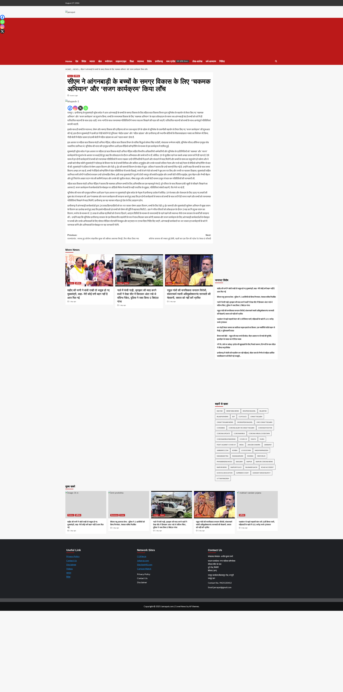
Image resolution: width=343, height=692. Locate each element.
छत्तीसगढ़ (159, 61)
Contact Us (71, 560)
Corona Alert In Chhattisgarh (241, 428)
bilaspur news (222, 416)
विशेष (149, 61)
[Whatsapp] (85, 108)
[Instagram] (75, 108)
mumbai (250, 456)
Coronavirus (239, 433)
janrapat (268, 445)
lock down (246, 450)
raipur (249, 461)
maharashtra (222, 456)
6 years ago (74, 95)
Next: (180, 237)
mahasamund (237, 456)
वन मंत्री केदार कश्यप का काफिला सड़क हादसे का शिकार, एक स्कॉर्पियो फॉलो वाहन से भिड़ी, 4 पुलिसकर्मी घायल (246, 329)
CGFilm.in (141, 556)
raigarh (239, 461)
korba (234, 450)
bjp (233, 416)
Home (68, 61)
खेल (100, 61)
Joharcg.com (143, 560)
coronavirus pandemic (226, 439)
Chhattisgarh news (225, 422)
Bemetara (114, 515)
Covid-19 (243, 439)
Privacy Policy (72, 556)
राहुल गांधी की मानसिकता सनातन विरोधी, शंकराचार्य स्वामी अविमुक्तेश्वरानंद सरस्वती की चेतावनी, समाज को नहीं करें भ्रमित (189, 294)
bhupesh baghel (249, 411)
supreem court (242, 473)
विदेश (84, 61)
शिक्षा (132, 61)
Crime (120, 283)
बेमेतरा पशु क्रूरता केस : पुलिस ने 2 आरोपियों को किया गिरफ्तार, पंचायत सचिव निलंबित (246, 297)
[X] (80, 108)
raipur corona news (264, 461)
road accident (267, 467)
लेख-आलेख (197, 61)
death (253, 439)
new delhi (261, 456)
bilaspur (263, 411)
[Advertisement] (171, 38)
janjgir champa (253, 445)
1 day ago (73, 301)
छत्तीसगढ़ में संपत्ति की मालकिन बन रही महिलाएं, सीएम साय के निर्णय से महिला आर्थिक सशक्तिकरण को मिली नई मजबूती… (245, 354)
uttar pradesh (223, 478)
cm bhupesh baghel (245, 422)
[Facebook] (70, 108)
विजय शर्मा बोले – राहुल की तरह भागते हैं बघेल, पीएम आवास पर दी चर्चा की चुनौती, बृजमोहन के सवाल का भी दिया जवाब (244, 337)
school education (224, 473)
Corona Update (223, 433)
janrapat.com (222, 450)
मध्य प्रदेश (177, 61)
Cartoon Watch (144, 568)
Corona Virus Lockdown (259, 433)
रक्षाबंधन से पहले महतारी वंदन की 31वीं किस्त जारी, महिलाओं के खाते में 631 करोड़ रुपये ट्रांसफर (245, 320)
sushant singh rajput (262, 473)
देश (76, 61)
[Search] (276, 61)
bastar (220, 411)
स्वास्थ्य (140, 61)
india (241, 445)
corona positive (265, 428)
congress (221, 428)
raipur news (222, 467)
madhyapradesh (261, 450)
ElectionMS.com (144, 564)
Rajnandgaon (251, 467)
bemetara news (232, 411)
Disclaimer (71, 564)
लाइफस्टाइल (121, 61)
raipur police (236, 467)
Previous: (103, 237)
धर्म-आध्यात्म (211, 61)
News (70, 76)
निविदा (222, 61)
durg (262, 439)
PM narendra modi (224, 461)
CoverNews (180, 606)
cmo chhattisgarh (264, 422)
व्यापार (92, 61)
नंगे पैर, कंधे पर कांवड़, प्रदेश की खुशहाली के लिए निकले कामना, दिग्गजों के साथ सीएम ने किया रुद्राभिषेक (246, 346)
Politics (70, 283)
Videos (69, 568)
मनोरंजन (108, 61)
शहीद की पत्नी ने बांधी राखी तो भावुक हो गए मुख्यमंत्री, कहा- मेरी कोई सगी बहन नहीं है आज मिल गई (88, 294)
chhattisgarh (256, 416)
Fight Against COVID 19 (226, 445)
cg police (243, 416)
